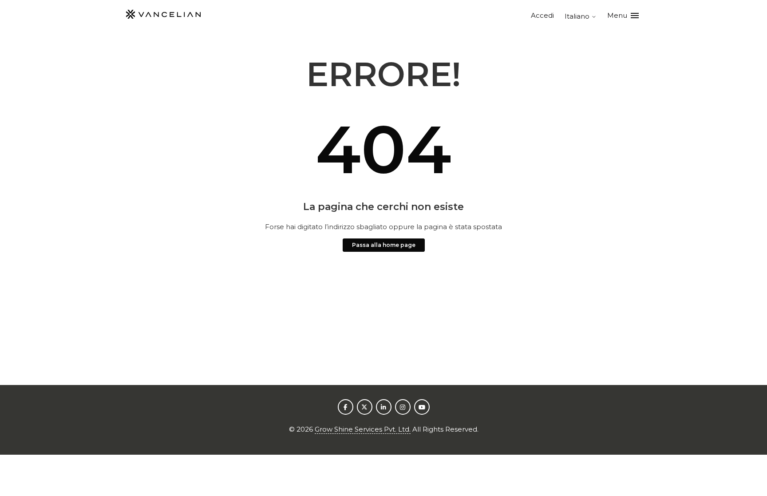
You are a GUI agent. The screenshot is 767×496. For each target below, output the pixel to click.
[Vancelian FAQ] (163, 16)
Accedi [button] (542, 15)
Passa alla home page (383, 245)
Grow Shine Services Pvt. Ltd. (363, 429)
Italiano (578, 16)
